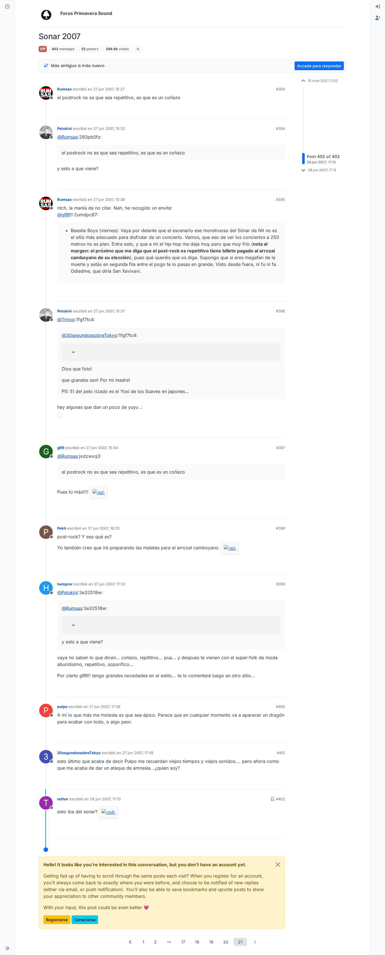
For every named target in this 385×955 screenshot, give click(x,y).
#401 (281, 752)
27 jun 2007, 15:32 (109, 128)
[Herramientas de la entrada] (280, 112)
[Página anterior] (130, 942)
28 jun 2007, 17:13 (105, 799)
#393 (280, 89)
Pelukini (64, 128)
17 (183, 942)
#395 (280, 199)
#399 (280, 584)
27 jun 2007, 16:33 (104, 528)
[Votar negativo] (269, 112)
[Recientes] (7, 6)
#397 (280, 447)
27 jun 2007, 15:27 (109, 89)
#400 (280, 706)
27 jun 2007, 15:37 (109, 311)
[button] (7, 948)
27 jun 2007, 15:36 (109, 199)
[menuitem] (378, 6)
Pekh (61, 528)
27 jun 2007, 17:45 (138, 752)
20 (225, 942)
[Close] (278, 864)
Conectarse (85, 919)
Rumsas (64, 89)
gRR (61, 447)
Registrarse (57, 919)
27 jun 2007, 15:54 (102, 447)
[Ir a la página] (169, 942)
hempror (64, 584)
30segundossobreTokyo (79, 752)
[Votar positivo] (249, 112)
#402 (280, 799)
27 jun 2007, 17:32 (109, 584)
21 (240, 942)
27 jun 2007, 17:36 (104, 706)
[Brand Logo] (48, 13)
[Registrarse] (378, 18)
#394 (280, 128)
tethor (62, 799)
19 (211, 942)
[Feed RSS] (138, 49)
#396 (280, 311)
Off (42, 49)
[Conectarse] (378, 6)
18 (197, 942)
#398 (280, 528)
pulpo (62, 706)
